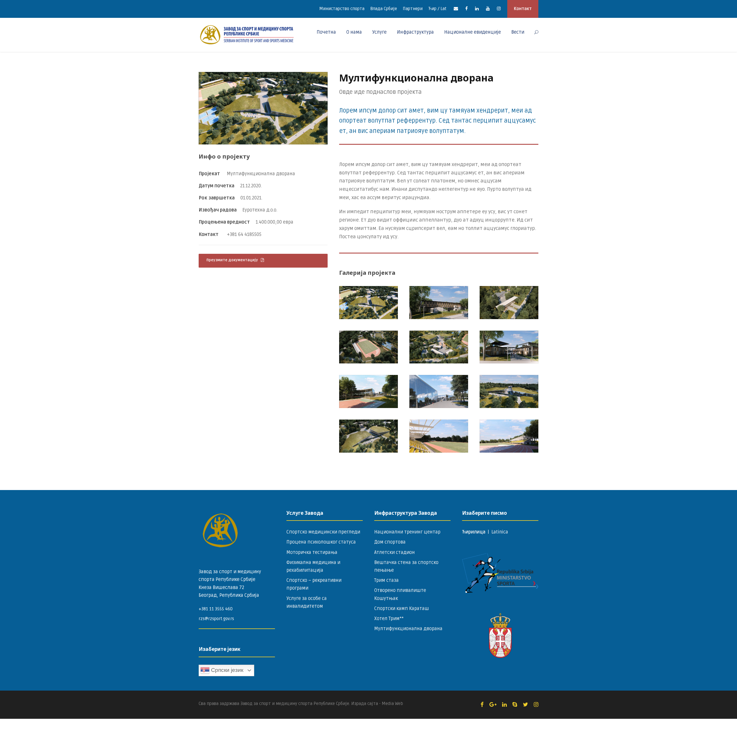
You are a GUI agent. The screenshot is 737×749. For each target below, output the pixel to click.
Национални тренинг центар (407, 532)
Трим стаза (386, 580)
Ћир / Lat (437, 8)
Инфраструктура (415, 32)
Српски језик (226, 670)
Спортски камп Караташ (401, 608)
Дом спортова (390, 542)
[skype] (514, 704)
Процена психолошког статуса (321, 542)
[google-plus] (492, 704)
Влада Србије (383, 8)
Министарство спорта (341, 8)
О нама (354, 32)
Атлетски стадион (394, 552)
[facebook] (466, 8)
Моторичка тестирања (311, 552)
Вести (517, 32)
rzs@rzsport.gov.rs (216, 618)
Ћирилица (474, 532)
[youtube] (488, 8)
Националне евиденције (472, 32)
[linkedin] (477, 8)
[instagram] (499, 8)
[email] (456, 8)
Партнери (413, 8)
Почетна (326, 32)
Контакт (523, 8)
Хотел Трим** (389, 619)
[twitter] (525, 704)
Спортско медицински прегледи (323, 532)
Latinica (499, 532)
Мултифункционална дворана (408, 629)
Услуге (379, 32)
